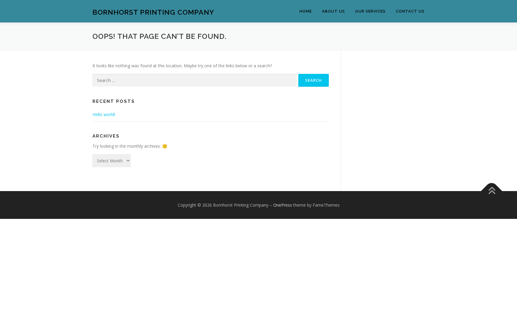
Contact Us (410, 11)
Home (305, 11)
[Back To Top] (491, 191)
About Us (333, 11)
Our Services (370, 11)
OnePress (282, 205)
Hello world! (103, 114)
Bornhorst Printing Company (153, 12)
